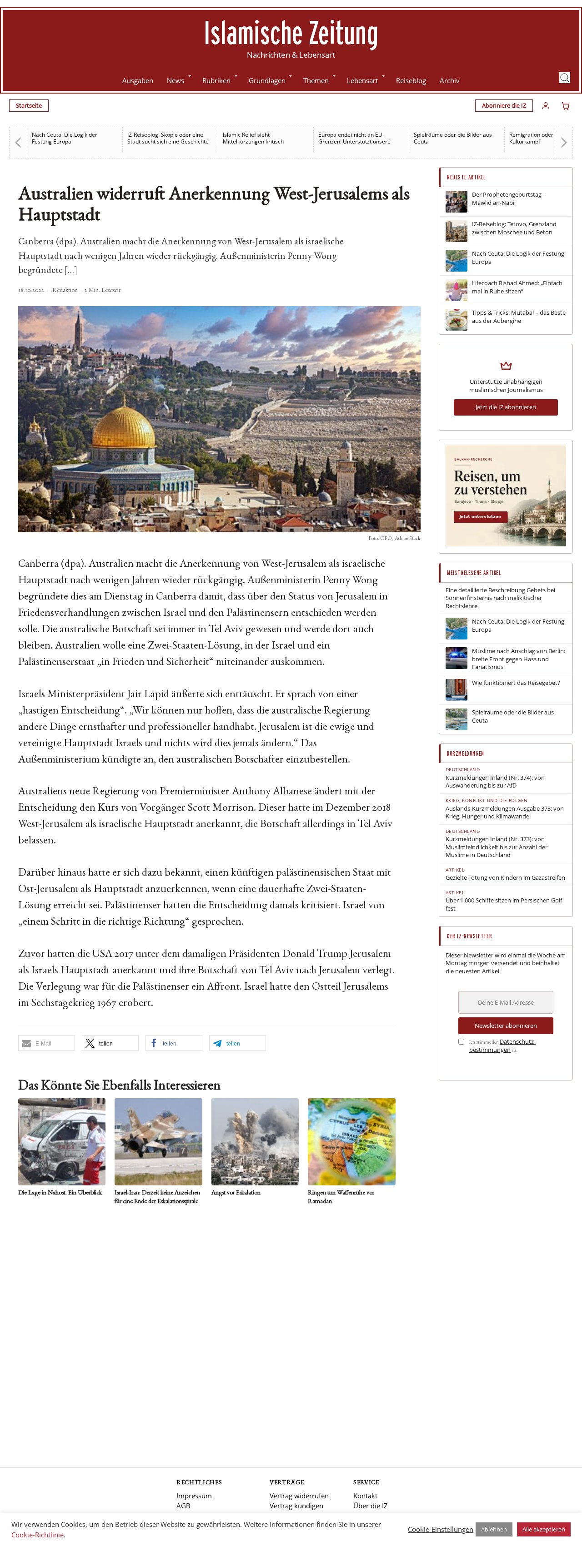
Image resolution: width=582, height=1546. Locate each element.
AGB (183, 1505)
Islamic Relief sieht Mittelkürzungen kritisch (253, 138)
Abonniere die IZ (504, 105)
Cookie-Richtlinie (37, 1534)
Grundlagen (267, 80)
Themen (316, 80)
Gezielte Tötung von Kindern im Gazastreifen (505, 878)
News (175, 80)
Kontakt (365, 1495)
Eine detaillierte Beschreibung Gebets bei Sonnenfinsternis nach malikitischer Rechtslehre (500, 598)
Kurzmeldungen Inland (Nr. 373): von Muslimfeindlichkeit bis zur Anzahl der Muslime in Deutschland (496, 847)
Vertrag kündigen (296, 1505)
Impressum (194, 1495)
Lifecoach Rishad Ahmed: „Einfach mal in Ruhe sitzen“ (517, 287)
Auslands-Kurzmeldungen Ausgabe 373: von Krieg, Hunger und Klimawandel (505, 813)
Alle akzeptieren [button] (543, 1529)
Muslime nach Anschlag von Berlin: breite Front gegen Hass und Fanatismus (518, 659)
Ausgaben (137, 80)
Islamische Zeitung (291, 32)
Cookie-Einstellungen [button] (440, 1529)
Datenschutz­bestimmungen (502, 1045)
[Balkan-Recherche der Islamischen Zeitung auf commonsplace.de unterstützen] (506, 544)
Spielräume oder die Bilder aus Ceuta (453, 138)
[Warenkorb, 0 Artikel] (565, 106)
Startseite (29, 105)
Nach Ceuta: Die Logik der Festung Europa (64, 138)
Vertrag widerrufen (299, 1495)
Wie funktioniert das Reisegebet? (516, 683)
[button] (564, 77)
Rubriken (216, 80)
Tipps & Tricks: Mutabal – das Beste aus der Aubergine (519, 317)
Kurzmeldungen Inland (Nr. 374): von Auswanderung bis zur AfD (495, 782)
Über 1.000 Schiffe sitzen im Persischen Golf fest (504, 904)
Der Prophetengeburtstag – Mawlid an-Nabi (509, 199)
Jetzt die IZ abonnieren (506, 407)
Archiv (450, 80)
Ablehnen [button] (494, 1529)
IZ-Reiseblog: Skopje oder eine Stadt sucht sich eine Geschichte (168, 138)
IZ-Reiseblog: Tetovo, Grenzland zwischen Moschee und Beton (514, 228)
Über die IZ (370, 1505)
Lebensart (362, 80)
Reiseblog (411, 80)
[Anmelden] (545, 106)
